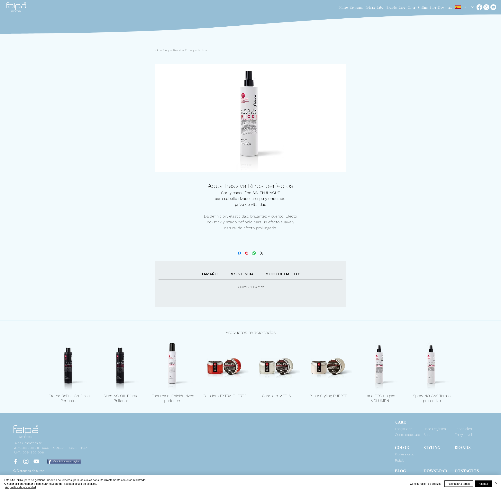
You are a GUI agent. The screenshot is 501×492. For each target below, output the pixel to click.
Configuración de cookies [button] (425, 484)
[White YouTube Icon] (36, 461)
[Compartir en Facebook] (239, 253)
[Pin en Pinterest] (246, 253)
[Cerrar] (496, 483)
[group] (250, 373)
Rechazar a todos (459, 484)
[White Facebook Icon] (15, 461)
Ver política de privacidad (20, 487)
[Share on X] (261, 253)
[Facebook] (479, 7)
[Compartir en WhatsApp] (254, 253)
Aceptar (483, 484)
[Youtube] (493, 7)
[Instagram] (486, 7)
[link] (209, 274)
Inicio (158, 50)
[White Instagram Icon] (26, 461)
